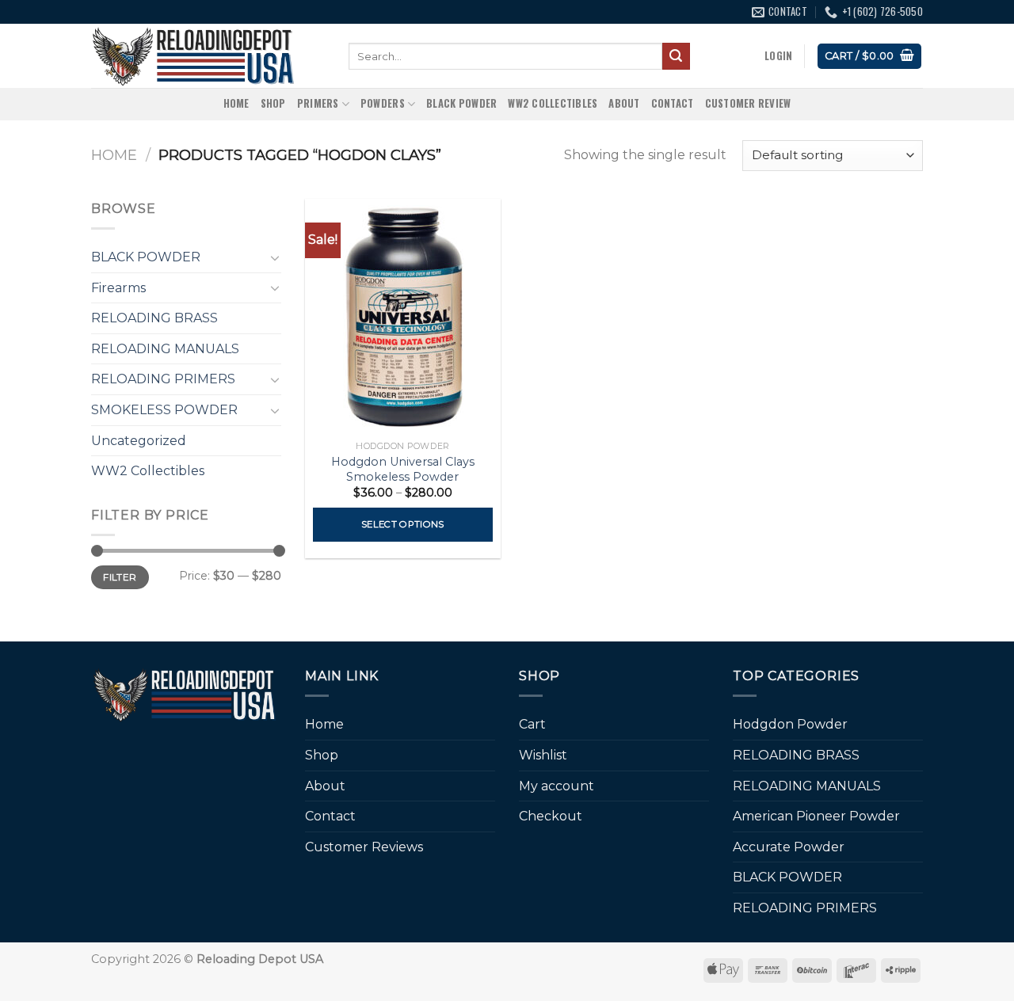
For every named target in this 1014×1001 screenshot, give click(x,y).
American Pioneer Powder (816, 816)
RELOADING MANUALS (165, 348)
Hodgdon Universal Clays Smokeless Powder (403, 469)
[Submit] (675, 56)
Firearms (118, 287)
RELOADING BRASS (154, 317)
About (623, 103)
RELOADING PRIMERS (163, 378)
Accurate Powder (788, 846)
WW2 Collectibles (552, 103)
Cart (532, 724)
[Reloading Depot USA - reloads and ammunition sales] (208, 56)
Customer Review (748, 103)
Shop (273, 103)
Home (236, 103)
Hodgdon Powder (790, 724)
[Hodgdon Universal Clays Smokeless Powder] (403, 316)
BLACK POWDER (461, 103)
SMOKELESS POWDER (164, 409)
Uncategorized (138, 440)
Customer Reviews (364, 846)
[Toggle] (275, 257)
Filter (119, 577)
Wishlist (543, 755)
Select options (402, 524)
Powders (382, 103)
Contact (672, 103)
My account (556, 786)
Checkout (550, 816)
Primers (318, 103)
